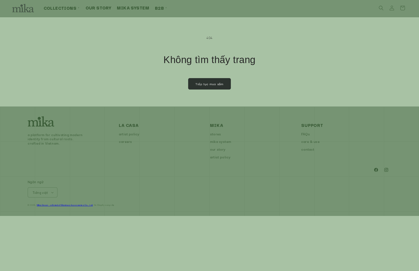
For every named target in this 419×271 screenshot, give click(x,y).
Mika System (133, 7)
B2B (161, 7)
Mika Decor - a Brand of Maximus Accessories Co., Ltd (65, 204)
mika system (220, 141)
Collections (62, 7)
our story (218, 149)
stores (215, 134)
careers (125, 141)
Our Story (98, 7)
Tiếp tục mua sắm (209, 83)
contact (307, 149)
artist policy (129, 134)
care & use (310, 141)
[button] (381, 8)
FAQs (305, 134)
